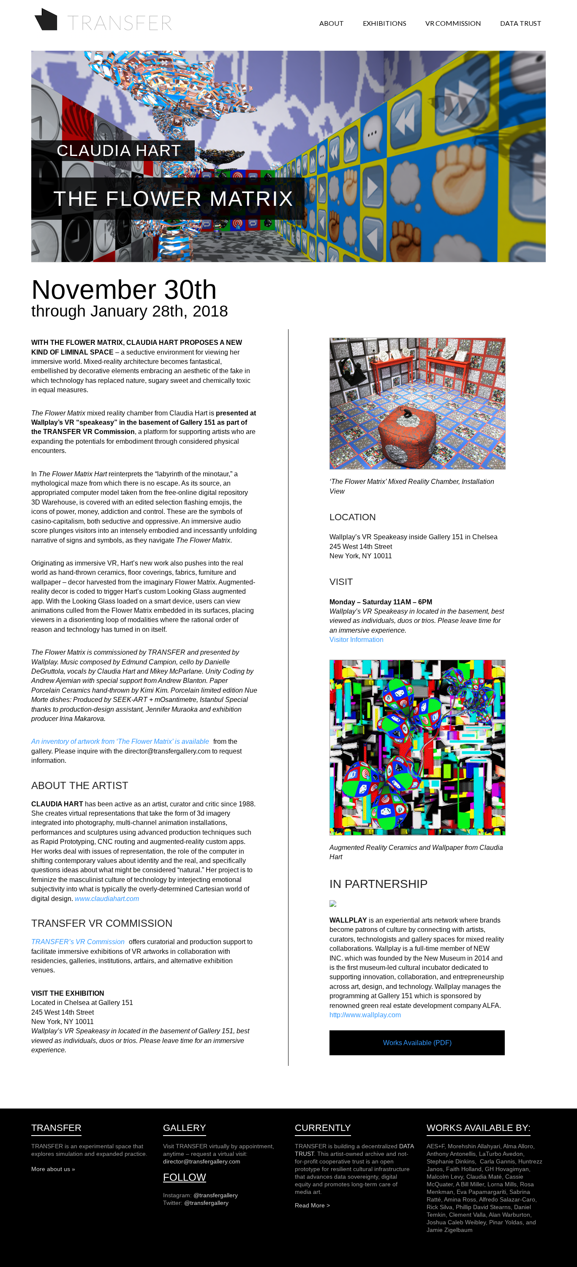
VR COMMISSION (453, 23)
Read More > (312, 1205)
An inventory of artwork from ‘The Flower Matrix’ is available (120, 741)
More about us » (53, 1169)
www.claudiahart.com (107, 898)
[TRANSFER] (105, 10)
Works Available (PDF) (417, 1042)
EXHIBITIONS (384, 23)
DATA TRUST (521, 23)
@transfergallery (215, 1195)
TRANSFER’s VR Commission (78, 941)
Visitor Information (356, 639)
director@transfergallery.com (201, 1161)
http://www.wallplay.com (365, 1015)
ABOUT (331, 23)
